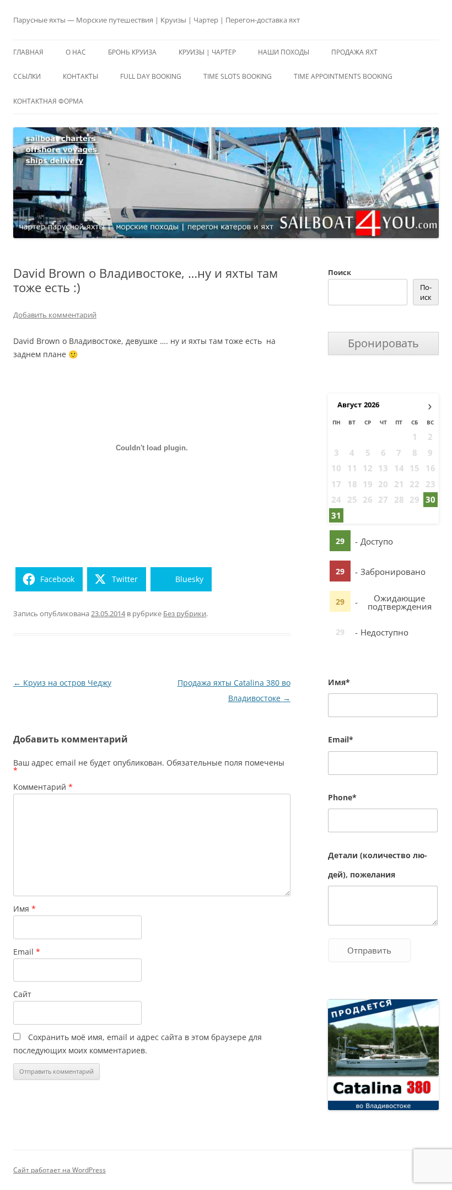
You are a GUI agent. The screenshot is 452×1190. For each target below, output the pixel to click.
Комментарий (43, 787)
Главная (28, 52)
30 (430, 499)
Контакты (80, 76)
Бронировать (383, 343)
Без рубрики (184, 613)
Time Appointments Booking (343, 76)
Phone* (342, 797)
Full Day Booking (150, 76)
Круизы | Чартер (207, 52)
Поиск (339, 272)
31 (336, 515)
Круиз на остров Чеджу (62, 682)
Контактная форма (48, 101)
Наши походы (283, 52)
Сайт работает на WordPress (59, 1170)
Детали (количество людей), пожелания (377, 865)
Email (26, 951)
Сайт (22, 994)
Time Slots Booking (237, 76)
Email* (340, 739)
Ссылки (27, 76)
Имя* (339, 682)
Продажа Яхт (354, 52)
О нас (76, 52)
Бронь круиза (132, 52)
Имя (24, 908)
